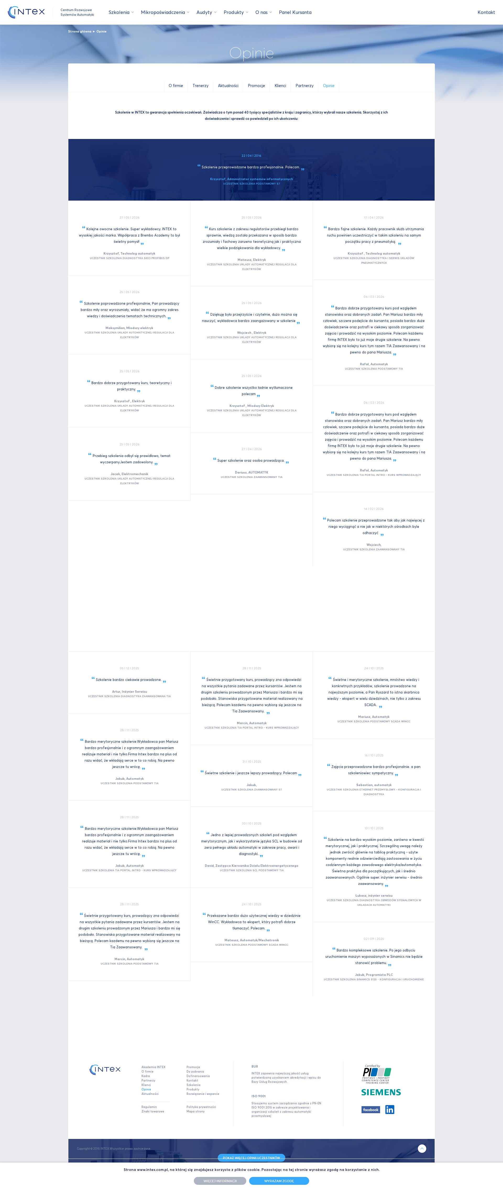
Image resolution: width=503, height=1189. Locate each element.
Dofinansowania (198, 1076)
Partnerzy (148, 1080)
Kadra (145, 1076)
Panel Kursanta (295, 12)
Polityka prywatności (201, 1107)
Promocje (193, 1067)
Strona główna (79, 31)
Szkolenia (118, 12)
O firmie (147, 1071)
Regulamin (149, 1107)
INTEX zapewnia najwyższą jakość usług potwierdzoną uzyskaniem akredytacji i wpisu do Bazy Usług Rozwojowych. (286, 1078)
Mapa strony (196, 1111)
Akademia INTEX (153, 1067)
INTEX (26, 12)
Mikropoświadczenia (163, 12)
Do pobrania (195, 1071)
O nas (261, 12)
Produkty (234, 12)
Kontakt (486, 12)
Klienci (146, 1085)
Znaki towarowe (152, 1111)
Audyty (204, 12)
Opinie (101, 31)
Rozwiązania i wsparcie (203, 1094)
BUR (255, 1066)
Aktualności (149, 1094)
